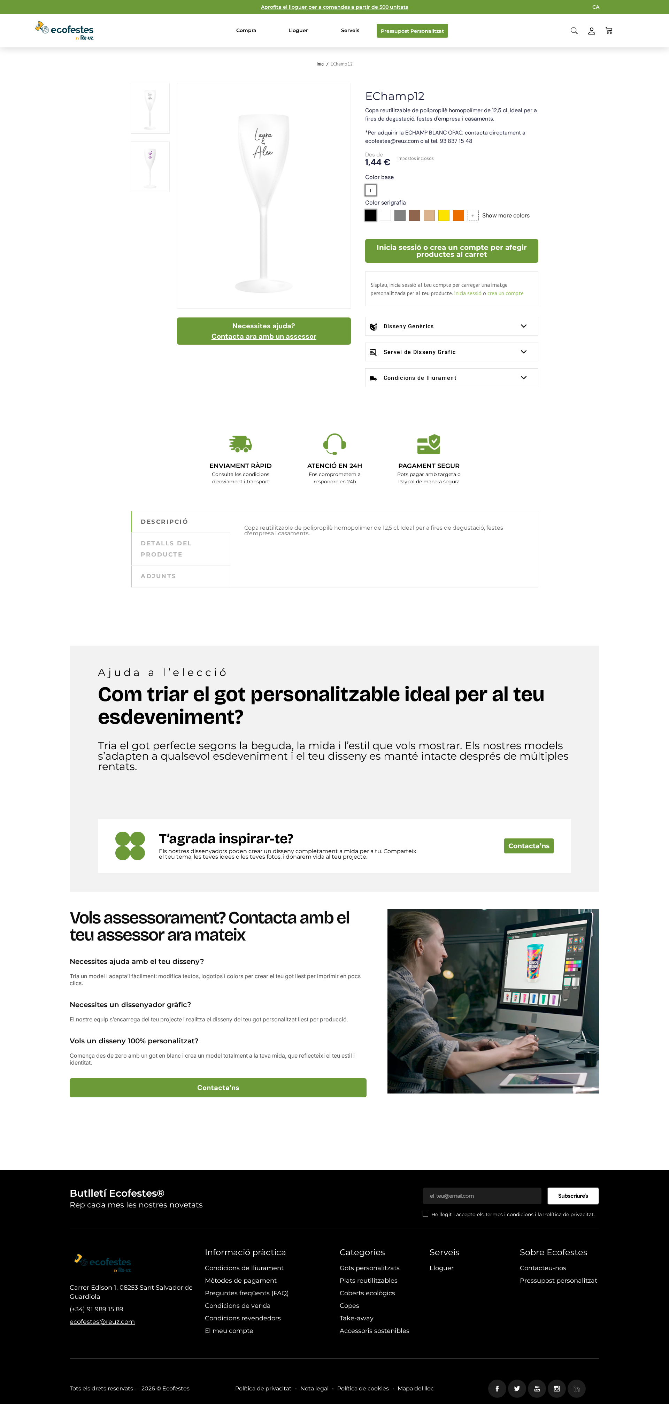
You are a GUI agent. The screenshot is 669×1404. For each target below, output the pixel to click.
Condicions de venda (238, 1306)
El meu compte (229, 1331)
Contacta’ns (528, 846)
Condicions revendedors (243, 1318)
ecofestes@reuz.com (102, 1322)
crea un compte (505, 293)
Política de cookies (363, 1388)
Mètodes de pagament (241, 1280)
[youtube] (537, 1388)
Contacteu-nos (543, 1268)
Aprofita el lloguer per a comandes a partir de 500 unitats (334, 7)
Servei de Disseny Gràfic (420, 352)
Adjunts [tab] (159, 576)
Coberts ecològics (367, 1293)
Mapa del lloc (416, 1388)
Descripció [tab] (164, 521)
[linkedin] (577, 1388)
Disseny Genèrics (409, 326)
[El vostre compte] (591, 30)
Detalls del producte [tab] (166, 549)
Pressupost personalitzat (558, 1280)
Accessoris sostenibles (374, 1331)
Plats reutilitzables (369, 1280)
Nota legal (314, 1388)
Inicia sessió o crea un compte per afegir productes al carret (452, 251)
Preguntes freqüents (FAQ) (247, 1293)
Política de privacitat (568, 1214)
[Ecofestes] (64, 30)
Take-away (357, 1318)
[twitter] (517, 1388)
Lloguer (442, 1268)
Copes (349, 1306)
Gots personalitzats (370, 1268)
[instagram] (557, 1388)
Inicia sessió (468, 293)
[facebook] (497, 1388)
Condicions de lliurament (420, 378)
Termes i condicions (509, 1214)
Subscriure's (573, 1195)
